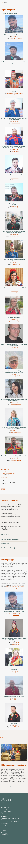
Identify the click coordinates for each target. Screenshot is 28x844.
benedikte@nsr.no (16, 123)
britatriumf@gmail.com (16, 404)
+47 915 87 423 (14, 121)
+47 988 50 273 (14, 65)
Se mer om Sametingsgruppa (7, 786)
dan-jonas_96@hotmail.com (16, 236)
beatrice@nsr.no (15, 95)
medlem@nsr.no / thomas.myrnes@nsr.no (16, 66)
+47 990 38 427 (14, 671)
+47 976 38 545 (14, 374)
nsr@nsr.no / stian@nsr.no (16, 38)
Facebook (3, 488)
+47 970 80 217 (14, 725)
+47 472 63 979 (14, 698)
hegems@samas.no (16, 673)
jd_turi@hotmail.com (15, 179)
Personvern (3, 830)
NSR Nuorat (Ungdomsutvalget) (10, 539)
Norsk (15, 2)
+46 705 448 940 (15, 643)
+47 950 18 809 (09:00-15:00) (9, 473)
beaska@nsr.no (15, 151)
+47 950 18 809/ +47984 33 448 (14, 613)
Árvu (6, 833)
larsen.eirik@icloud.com (16, 727)
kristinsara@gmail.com (16, 432)
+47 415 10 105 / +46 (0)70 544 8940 (14, 93)
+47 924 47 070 (14, 178)
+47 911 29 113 (15, 347)
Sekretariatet (5, 543)
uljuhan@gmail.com (15, 208)
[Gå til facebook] (3, 825)
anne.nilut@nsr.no (16, 264)
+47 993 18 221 (14, 459)
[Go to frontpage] (4, 2)
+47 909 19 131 (14, 291)
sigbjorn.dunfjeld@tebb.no (15, 376)
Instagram (3, 489)
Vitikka (6, 834)
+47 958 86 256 (14, 319)
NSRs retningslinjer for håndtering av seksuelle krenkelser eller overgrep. (12, 587)
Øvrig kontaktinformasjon (8, 548)
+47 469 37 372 (14, 402)
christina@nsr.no (15, 292)
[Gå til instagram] (6, 825)
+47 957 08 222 (14, 206)
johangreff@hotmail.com (15, 700)
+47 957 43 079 (14, 263)
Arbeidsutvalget (6, 535)
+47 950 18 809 (14, 37)
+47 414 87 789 (14, 234)
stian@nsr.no (16, 615)
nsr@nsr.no (6, 471)
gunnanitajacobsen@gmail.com (15, 321)
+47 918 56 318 (14, 150)
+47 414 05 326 (14, 430)
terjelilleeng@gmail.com (16, 460)
